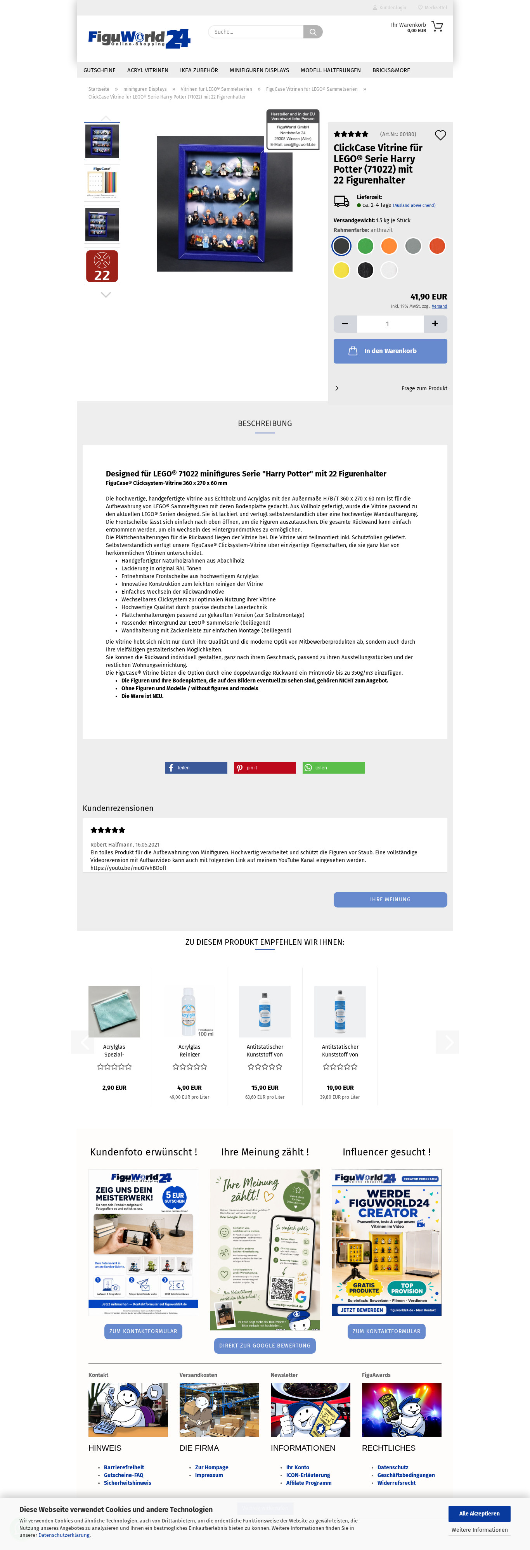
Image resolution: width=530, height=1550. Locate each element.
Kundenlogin (391, 7)
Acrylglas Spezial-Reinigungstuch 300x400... (114, 1050)
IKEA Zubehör (199, 70)
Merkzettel (435, 7)
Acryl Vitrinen (147, 70)
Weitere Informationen (480, 1530)
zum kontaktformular (143, 1331)
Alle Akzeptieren (479, 1513)
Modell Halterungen (331, 70)
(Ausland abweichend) (414, 205)
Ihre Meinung (390, 899)
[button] (106, 295)
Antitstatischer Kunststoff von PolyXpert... (265, 1050)
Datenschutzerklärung (64, 1535)
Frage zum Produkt (424, 388)
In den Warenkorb (390, 351)
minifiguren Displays (259, 70)
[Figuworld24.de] (139, 39)
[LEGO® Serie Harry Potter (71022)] (225, 203)
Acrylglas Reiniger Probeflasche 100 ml (189, 1050)
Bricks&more (391, 70)
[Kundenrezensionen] (351, 137)
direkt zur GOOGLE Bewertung (265, 1345)
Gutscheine (99, 70)
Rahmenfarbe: (363, 230)
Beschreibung (265, 423)
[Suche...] (313, 31)
